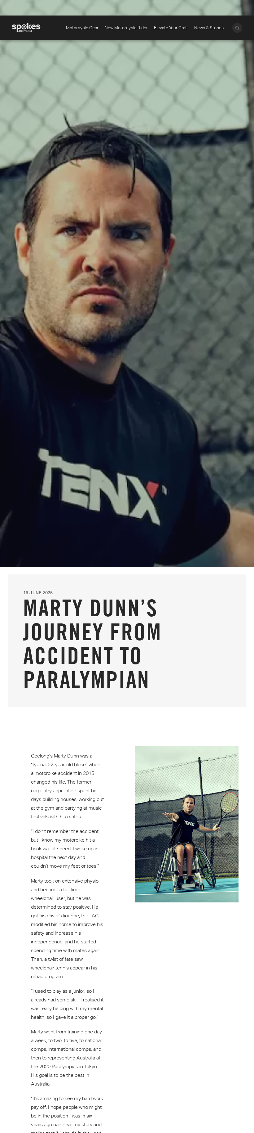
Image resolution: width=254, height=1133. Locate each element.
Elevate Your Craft (171, 27)
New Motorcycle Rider (126, 27)
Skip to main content (33, 8)
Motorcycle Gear (82, 27)
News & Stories (209, 27)
